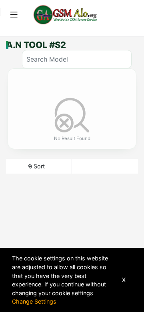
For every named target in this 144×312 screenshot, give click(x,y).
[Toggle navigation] (14, 14)
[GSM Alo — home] (65, 15)
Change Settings (34, 301)
